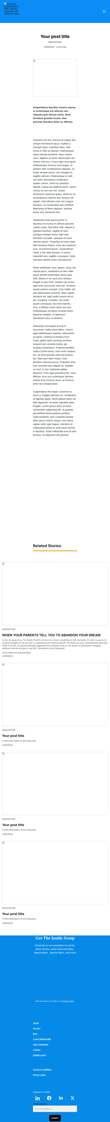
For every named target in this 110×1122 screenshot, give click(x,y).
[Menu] (104, 11)
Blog (35, 1034)
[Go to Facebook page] (50, 1098)
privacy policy (68, 1001)
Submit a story (39, 1055)
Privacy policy (39, 1075)
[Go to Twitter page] (72, 1098)
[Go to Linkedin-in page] (38, 1098)
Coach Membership (42, 1039)
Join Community (40, 1044)
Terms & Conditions (42, 1069)
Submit (55, 1118)
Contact (36, 1050)
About (36, 1023)
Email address (40, 1104)
